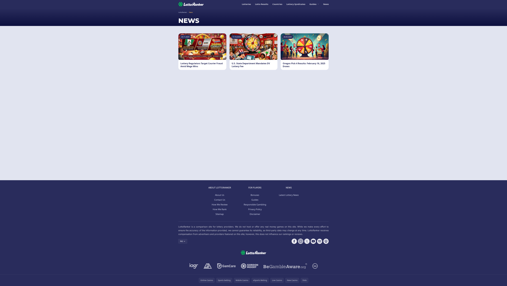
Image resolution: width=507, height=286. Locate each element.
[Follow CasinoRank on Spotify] (319, 241)
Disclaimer (255, 214)
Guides (312, 4)
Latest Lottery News (289, 195)
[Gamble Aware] (285, 266)
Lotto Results (261, 4)
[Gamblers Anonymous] (207, 266)
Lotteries (246, 4)
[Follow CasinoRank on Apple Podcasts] (326, 241)
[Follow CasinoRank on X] (307, 241)
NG (181, 241)
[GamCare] (226, 266)
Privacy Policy (255, 209)
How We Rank (220, 209)
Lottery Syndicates (295, 4)
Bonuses (255, 195)
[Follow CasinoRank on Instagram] (300, 241)
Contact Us (219, 199)
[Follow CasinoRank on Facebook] (294, 241)
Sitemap (220, 214)
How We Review (220, 204)
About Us (219, 195)
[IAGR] (193, 266)
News (326, 4)
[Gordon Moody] (249, 266)
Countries (277, 4)
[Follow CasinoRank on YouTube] (313, 241)
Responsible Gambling (255, 204)
